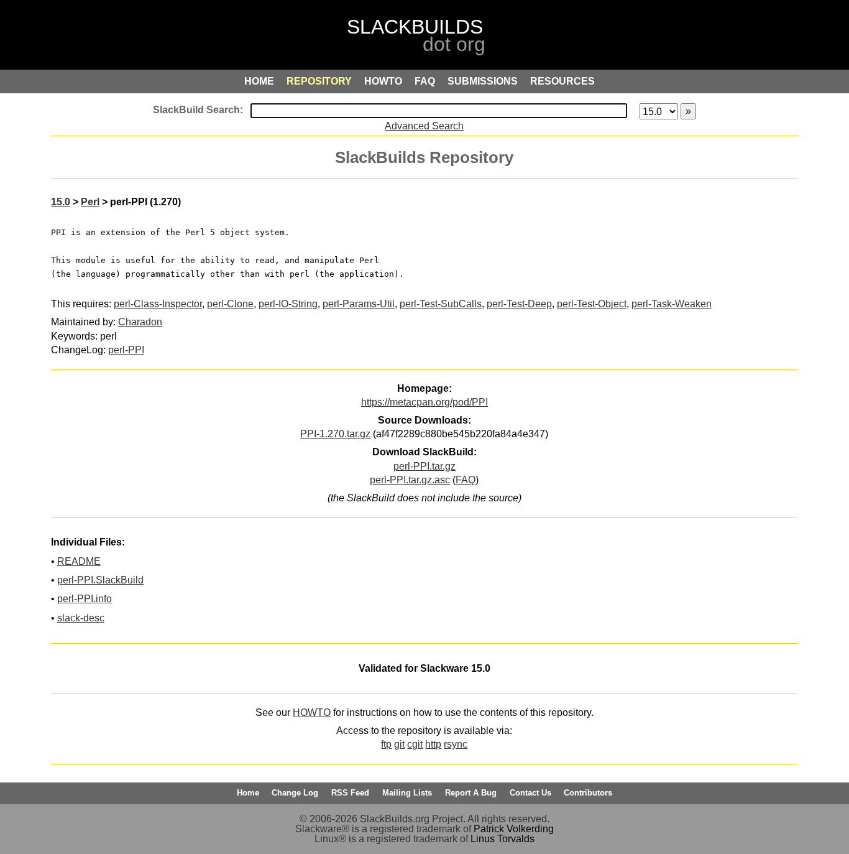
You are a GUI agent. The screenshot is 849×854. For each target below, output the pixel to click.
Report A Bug (471, 792)
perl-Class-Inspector (158, 304)
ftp (386, 744)
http (433, 744)
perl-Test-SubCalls (441, 304)
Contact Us (530, 792)
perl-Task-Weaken (671, 304)
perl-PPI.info (84, 598)
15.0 (60, 202)
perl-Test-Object (591, 304)
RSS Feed (350, 792)
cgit (415, 744)
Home (248, 792)
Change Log (295, 792)
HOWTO (312, 712)
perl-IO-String (288, 304)
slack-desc (80, 618)
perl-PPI (126, 350)
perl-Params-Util (359, 304)
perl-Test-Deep (519, 304)
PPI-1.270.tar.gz (335, 434)
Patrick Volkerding (514, 829)
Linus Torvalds (502, 838)
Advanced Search (424, 126)
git (399, 744)
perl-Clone (230, 304)
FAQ (465, 480)
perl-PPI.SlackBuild (100, 580)
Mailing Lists (407, 792)
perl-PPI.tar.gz (424, 466)
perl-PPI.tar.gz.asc (410, 480)
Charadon (140, 322)
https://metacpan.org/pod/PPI (424, 402)
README (79, 561)
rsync (455, 744)
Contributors (588, 792)
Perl (90, 202)
